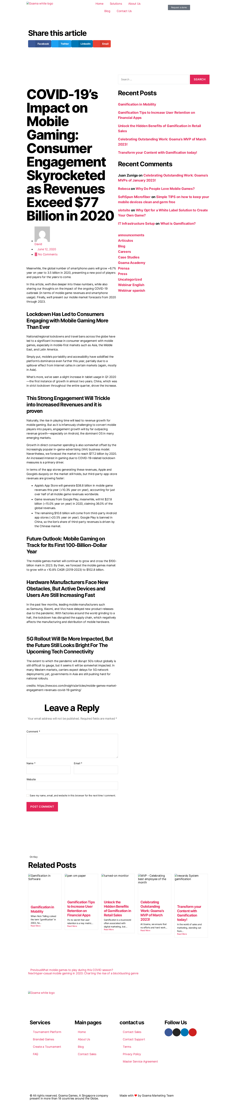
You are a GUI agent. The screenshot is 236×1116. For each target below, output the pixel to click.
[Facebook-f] (169, 1032)
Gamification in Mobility (137, 104)
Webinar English (131, 285)
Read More (35, 926)
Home (99, 3)
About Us (134, 3)
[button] (39, 43)
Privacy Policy (132, 1054)
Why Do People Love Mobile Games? (165, 189)
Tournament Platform (47, 1032)
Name (30, 763)
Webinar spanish (131, 290)
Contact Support (134, 1039)
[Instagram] (177, 1032)
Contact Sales (87, 1054)
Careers (124, 252)
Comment (33, 731)
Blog (107, 11)
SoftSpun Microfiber (134, 197)
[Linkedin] (185, 1032)
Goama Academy (131, 263)
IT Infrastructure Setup (136, 223)
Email (78, 763)
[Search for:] (153, 80)
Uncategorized (130, 279)
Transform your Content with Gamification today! (157, 153)
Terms (127, 1046)
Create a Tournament (47, 1046)
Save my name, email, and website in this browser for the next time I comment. (73, 795)
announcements (131, 235)
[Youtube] (193, 1032)
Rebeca (124, 189)
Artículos (125, 241)
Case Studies (129, 257)
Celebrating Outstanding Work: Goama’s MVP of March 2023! (152, 910)
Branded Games (43, 1039)
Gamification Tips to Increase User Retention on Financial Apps (81, 908)
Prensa (123, 268)
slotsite (124, 210)
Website (31, 779)
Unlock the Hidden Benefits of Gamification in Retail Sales (117, 908)
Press (122, 274)
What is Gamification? (178, 223)
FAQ (35, 1054)
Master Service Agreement (140, 1061)
